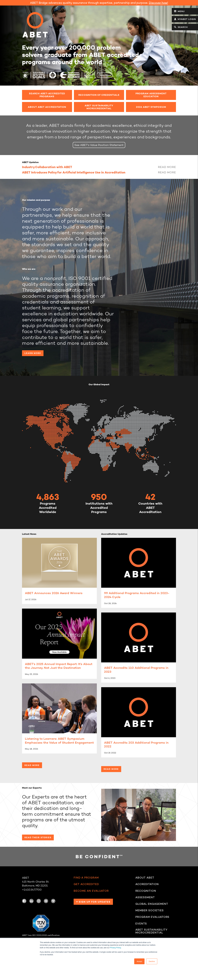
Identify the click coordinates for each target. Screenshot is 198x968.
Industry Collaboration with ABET (47, 167)
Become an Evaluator (91, 890)
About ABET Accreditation (47, 106)
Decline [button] (152, 961)
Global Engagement (151, 903)
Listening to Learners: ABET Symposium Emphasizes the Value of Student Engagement (59, 740)
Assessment (145, 897)
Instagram (39, 901)
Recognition (145, 890)
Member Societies (149, 910)
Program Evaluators (152, 916)
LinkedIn (31, 901)
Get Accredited (86, 884)
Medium (46, 901)
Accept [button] (139, 961)
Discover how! (158, 2)
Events (141, 923)
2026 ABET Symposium (151, 106)
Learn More (104, 75)
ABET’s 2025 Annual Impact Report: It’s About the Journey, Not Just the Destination (58, 666)
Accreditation (147, 884)
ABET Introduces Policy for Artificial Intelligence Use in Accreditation (73, 172)
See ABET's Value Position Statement (98, 145)
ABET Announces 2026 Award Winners (53, 593)
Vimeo (53, 901)
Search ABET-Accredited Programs (47, 95)
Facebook (24, 901)
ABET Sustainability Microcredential (99, 107)
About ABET (144, 877)
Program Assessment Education (151, 95)
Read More (167, 167)
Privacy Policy (115, 947)
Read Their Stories (37, 837)
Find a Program (86, 877)
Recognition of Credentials (98, 94)
